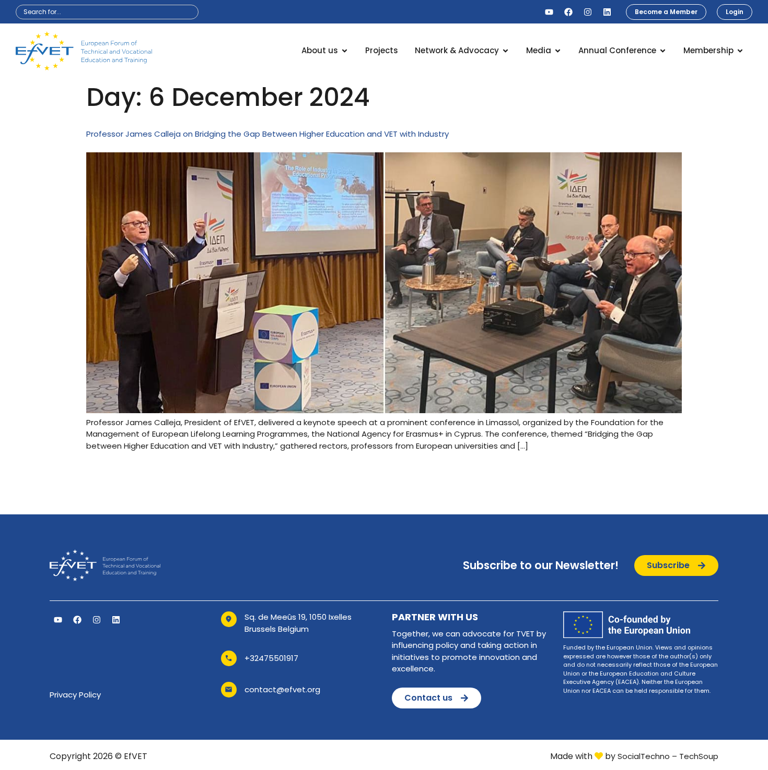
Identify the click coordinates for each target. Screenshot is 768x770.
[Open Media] (558, 51)
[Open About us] (344, 51)
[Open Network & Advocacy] (505, 51)
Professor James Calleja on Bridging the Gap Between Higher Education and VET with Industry (267, 133)
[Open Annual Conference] (663, 51)
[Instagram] (587, 12)
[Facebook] (568, 12)
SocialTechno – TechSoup (668, 756)
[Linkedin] (607, 12)
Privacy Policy (75, 694)
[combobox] (107, 12)
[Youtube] (549, 12)
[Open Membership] (740, 51)
